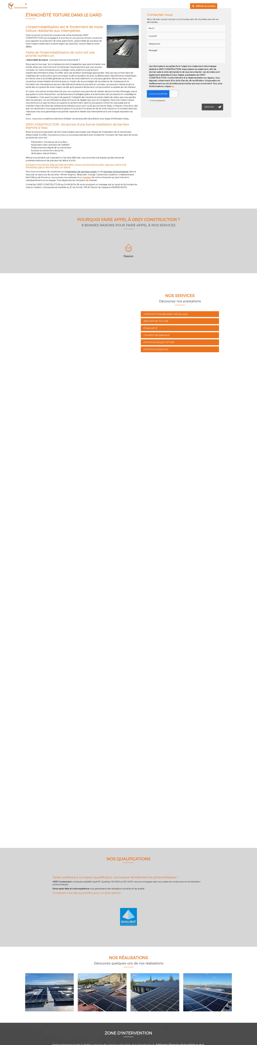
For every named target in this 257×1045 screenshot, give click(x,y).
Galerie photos (129, 6)
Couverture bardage (156, 335)
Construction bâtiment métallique (165, 314)
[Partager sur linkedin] (223, 6)
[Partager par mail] (238, 6)
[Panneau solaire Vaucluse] (155, 992)
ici (173, 86)
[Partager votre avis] (243, 6)
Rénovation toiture (155, 321)
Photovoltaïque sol (156, 349)
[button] (238, 252)
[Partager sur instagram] (228, 6)
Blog (145, 6)
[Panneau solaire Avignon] (49, 992)
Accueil (75, 6)
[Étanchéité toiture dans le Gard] (123, 46)
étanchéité (150, 328)
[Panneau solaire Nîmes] (102, 992)
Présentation (91, 6)
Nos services (110, 6)
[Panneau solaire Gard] (207, 992)
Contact (157, 6)
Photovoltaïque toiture (158, 342)
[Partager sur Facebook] (233, 6)
